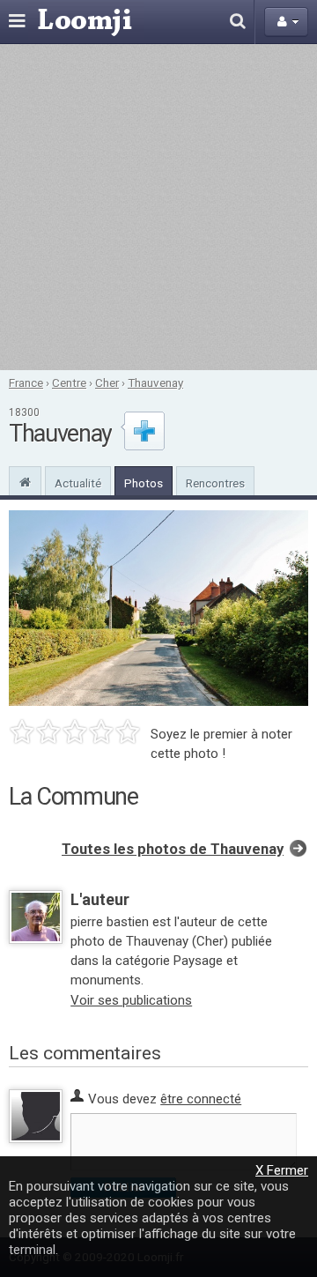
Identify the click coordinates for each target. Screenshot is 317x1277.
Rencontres (215, 483)
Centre (69, 382)
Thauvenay (155, 382)
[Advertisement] (158, 207)
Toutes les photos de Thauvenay (173, 849)
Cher (107, 382)
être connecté (200, 1099)
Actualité (78, 483)
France (26, 382)
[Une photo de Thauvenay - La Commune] (158, 608)
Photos (143, 483)
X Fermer (281, 1170)
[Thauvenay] (25, 480)
